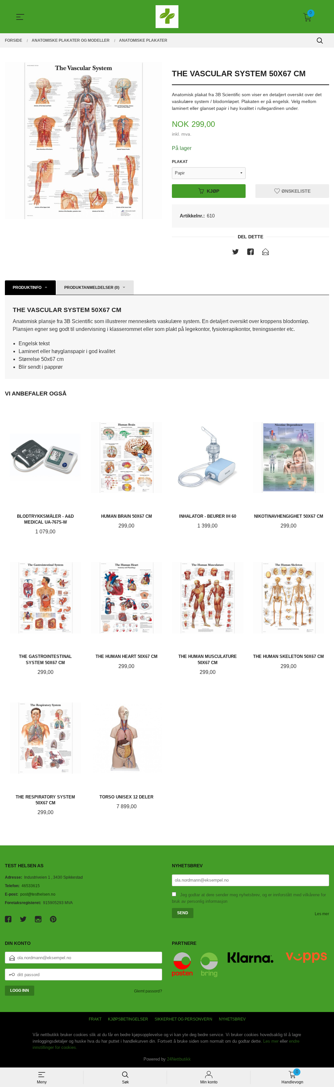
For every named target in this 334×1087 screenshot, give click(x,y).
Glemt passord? (148, 991)
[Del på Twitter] (235, 253)
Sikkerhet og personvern (183, 1019)
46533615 (31, 886)
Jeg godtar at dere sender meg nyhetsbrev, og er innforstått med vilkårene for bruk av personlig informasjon (249, 898)
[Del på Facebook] (250, 253)
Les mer (322, 914)
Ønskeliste (295, 190)
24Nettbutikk (179, 1059)
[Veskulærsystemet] (83, 140)
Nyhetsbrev (232, 1019)
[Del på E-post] (265, 253)
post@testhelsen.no (37, 894)
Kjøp (213, 190)
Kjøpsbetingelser (128, 1019)
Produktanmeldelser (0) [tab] (91, 287)
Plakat (180, 161)
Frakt (95, 1019)
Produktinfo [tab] (27, 287)
